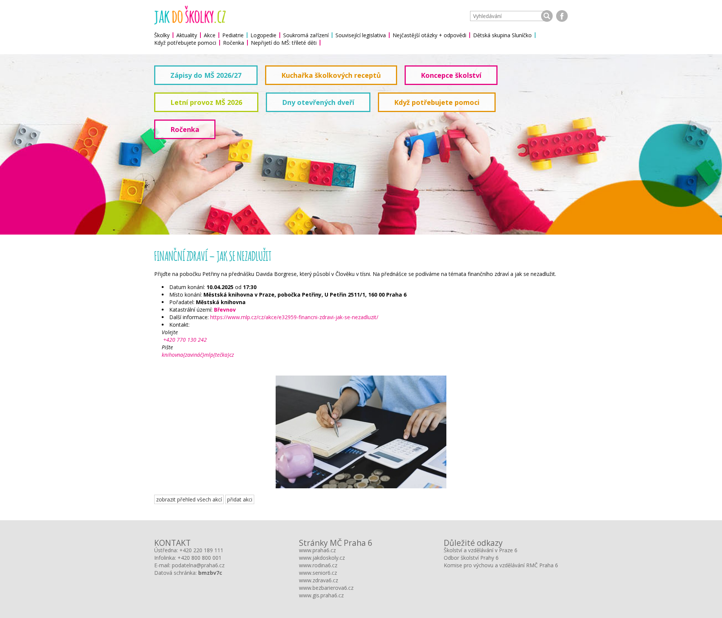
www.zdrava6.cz (318, 580)
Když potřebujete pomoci (185, 42)
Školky (162, 35)
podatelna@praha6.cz (198, 565)
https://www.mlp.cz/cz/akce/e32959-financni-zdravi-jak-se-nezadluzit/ (294, 317)
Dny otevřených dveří (318, 102)
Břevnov (225, 309)
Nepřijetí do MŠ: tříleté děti (284, 42)
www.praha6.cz (317, 550)
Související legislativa (360, 35)
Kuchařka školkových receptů (331, 75)
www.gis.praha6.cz (321, 595)
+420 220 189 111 (201, 550)
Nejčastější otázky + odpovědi (429, 35)
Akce (209, 35)
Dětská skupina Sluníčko (502, 35)
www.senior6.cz (318, 572)
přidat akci (239, 499)
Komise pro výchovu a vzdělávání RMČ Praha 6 (501, 565)
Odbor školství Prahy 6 (471, 557)
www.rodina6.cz (318, 565)
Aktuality (186, 35)
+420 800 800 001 (199, 557)
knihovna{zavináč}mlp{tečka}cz (198, 354)
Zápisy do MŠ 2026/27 (205, 75)
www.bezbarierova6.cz (326, 587)
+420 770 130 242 (184, 339)
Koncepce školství (451, 75)
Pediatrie (233, 35)
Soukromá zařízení (306, 35)
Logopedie (263, 35)
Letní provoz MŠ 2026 (206, 102)
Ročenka (233, 42)
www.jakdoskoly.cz (322, 557)
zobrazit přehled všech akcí (189, 499)
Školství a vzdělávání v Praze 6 (480, 550)
